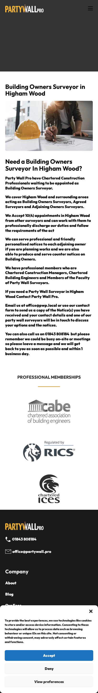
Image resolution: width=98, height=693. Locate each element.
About (10, 583)
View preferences (49, 681)
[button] (90, 611)
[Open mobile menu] (90, 8)
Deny (49, 668)
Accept (49, 655)
